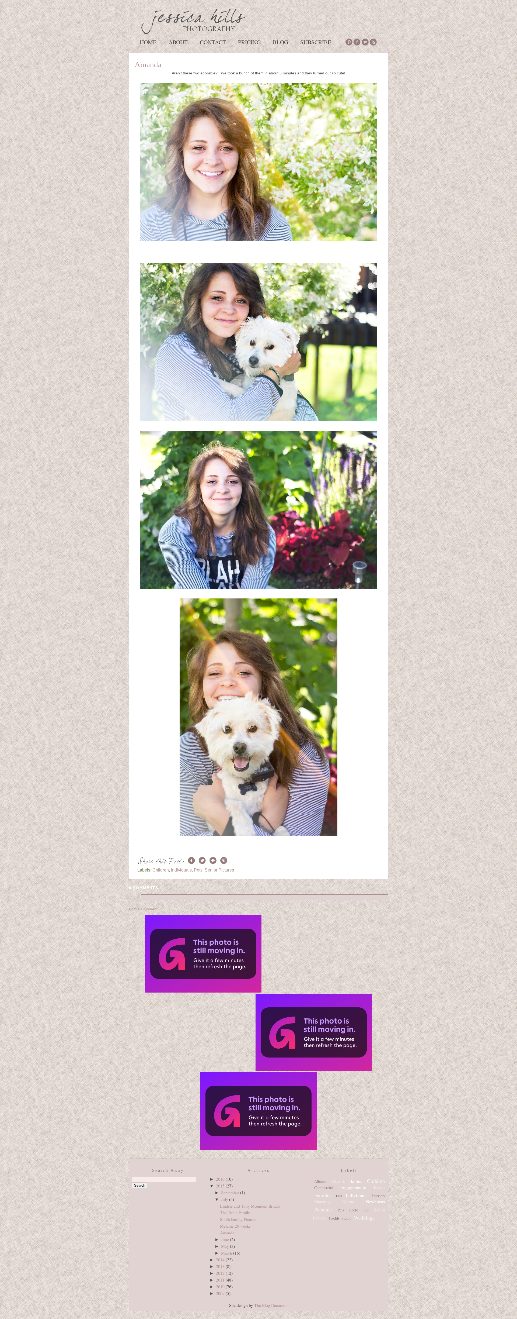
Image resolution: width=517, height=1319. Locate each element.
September (230, 1192)
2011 (221, 1280)
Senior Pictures (219, 869)
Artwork (338, 1181)
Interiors (378, 1195)
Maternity (322, 1201)
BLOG (280, 42)
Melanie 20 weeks (235, 1226)
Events (379, 1187)
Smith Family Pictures (238, 1219)
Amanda (148, 64)
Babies (355, 1181)
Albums (320, 1181)
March (227, 1253)
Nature (348, 1201)
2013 (221, 1266)
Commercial (323, 1187)
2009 (221, 1293)
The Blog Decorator (271, 1305)
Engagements (353, 1187)
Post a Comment (143, 909)
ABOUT (178, 42)
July (225, 1199)
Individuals (181, 869)
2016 (221, 1179)
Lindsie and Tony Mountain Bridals (250, 1206)
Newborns (375, 1202)
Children (160, 869)
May (225, 1246)
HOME (148, 42)
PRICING (249, 42)
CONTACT (213, 42)
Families (322, 1195)
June (225, 1239)
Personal (323, 1209)
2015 (221, 1186)
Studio (346, 1218)
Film (339, 1196)
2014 (221, 1259)
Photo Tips (359, 1210)
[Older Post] (313, 1033)
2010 (221, 1286)
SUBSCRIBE (315, 42)
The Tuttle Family (235, 1212)
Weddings (364, 1217)
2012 (221, 1273)
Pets (198, 869)
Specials (334, 1218)
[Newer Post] (203, 954)
